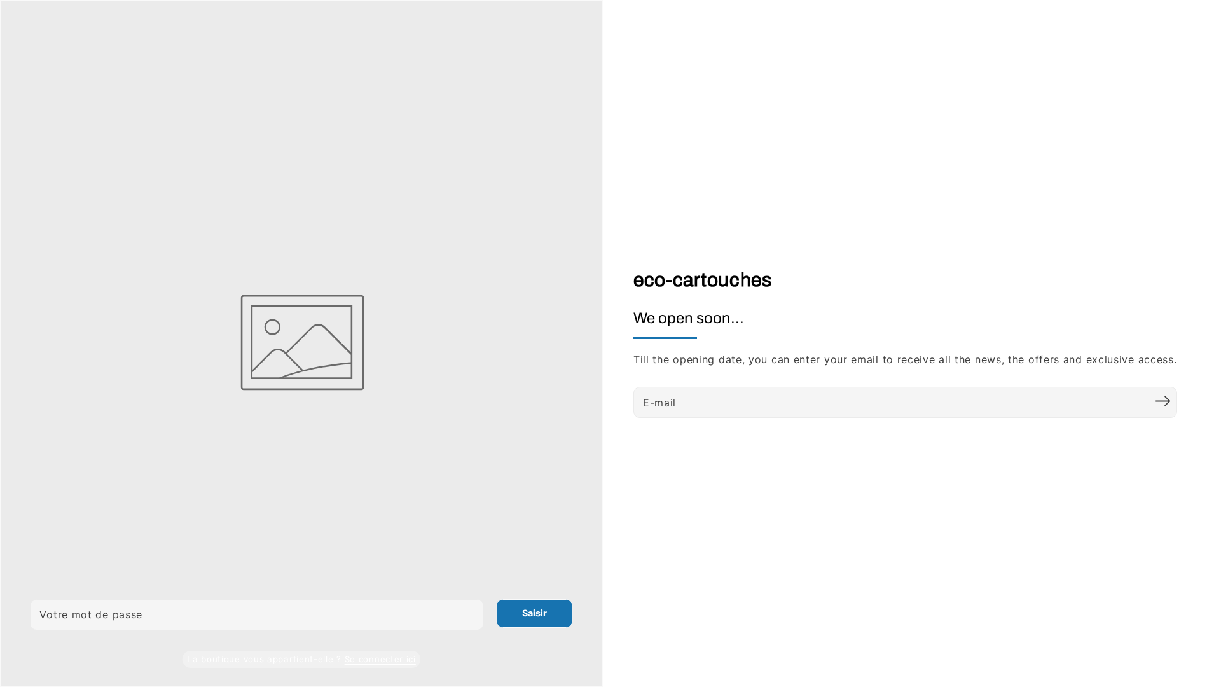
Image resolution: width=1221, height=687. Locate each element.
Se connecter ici (380, 659)
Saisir (534, 612)
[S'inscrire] (1163, 401)
